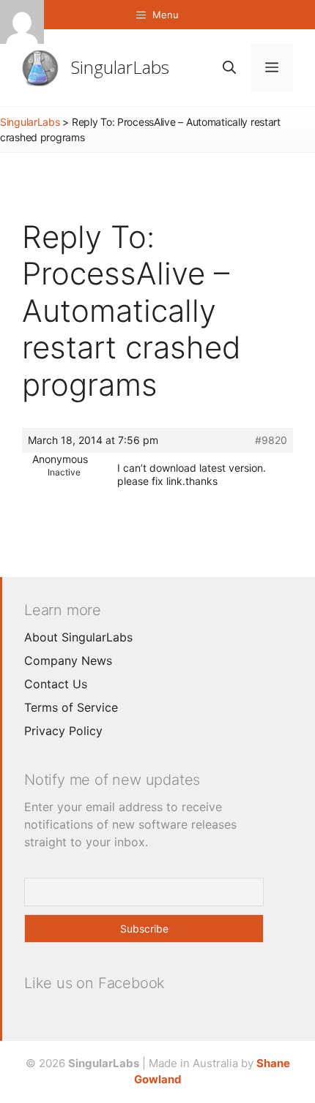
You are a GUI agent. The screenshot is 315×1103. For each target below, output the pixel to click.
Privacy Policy (63, 730)
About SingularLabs (78, 637)
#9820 (271, 440)
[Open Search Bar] (229, 67)
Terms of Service (71, 707)
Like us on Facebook (94, 983)
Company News (68, 660)
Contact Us (55, 684)
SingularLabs (120, 67)
